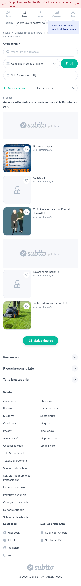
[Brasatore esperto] (40, 158)
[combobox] (43, 51)
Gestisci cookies (13, 445)
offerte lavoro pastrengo (30, 23)
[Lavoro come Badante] (40, 284)
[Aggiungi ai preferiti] (26, 149)
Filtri (69, 64)
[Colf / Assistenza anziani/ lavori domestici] (40, 221)
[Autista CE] (40, 190)
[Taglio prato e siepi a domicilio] (40, 315)
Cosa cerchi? (11, 43)
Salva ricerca (16, 88)
